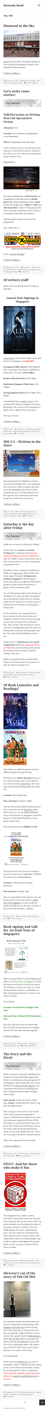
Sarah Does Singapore (24, 512)
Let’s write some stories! (16, 93)
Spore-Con (18, 573)
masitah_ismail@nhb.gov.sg (24, 1376)
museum (6, 1394)
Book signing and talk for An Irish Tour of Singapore (20, 930)
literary (14, 270)
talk (21, 83)
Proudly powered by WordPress (14, 1408)
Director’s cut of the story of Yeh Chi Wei (19, 1275)
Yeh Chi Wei (14, 1339)
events (5, 431)
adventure (12, 83)
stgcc (35, 1263)
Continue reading (12, 73)
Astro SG (7, 61)
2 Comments (24, 272)
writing (14, 272)
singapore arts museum (18, 1394)
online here (25, 783)
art (4, 270)
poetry (28, 431)
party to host (27, 401)
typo (31, 1394)
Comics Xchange (17, 254)
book (30, 429)
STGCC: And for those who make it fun (20, 1166)
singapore (34, 270)
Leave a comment (32, 83)
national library (22, 270)
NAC (10, 431)
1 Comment (20, 433)
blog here (28, 809)
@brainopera (35, 1336)
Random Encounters (29, 81)
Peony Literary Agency (25, 1085)
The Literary (27, 267)
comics (8, 270)
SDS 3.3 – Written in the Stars (22, 443)
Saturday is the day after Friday (18, 526)
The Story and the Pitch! (17, 1056)
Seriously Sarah (13, 5)
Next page (42, 1402)
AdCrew (6, 83)
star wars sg (29, 1263)
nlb (18, 83)
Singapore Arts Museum (13, 1327)
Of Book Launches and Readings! (21, 687)
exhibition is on (24, 1362)
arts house (36, 1154)
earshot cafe (36, 429)
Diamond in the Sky (18, 26)
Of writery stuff (15, 280)
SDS (22, 1333)
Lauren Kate (8, 358)
